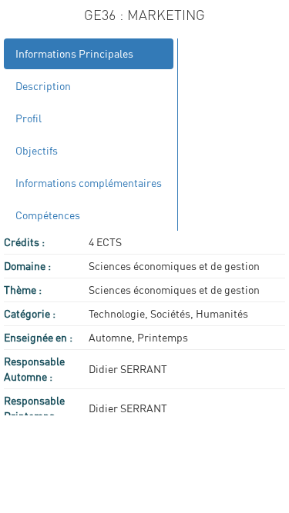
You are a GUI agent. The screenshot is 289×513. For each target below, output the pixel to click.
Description (43, 85)
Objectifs (36, 150)
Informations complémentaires (88, 182)
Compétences (47, 215)
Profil (28, 118)
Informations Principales (74, 53)
